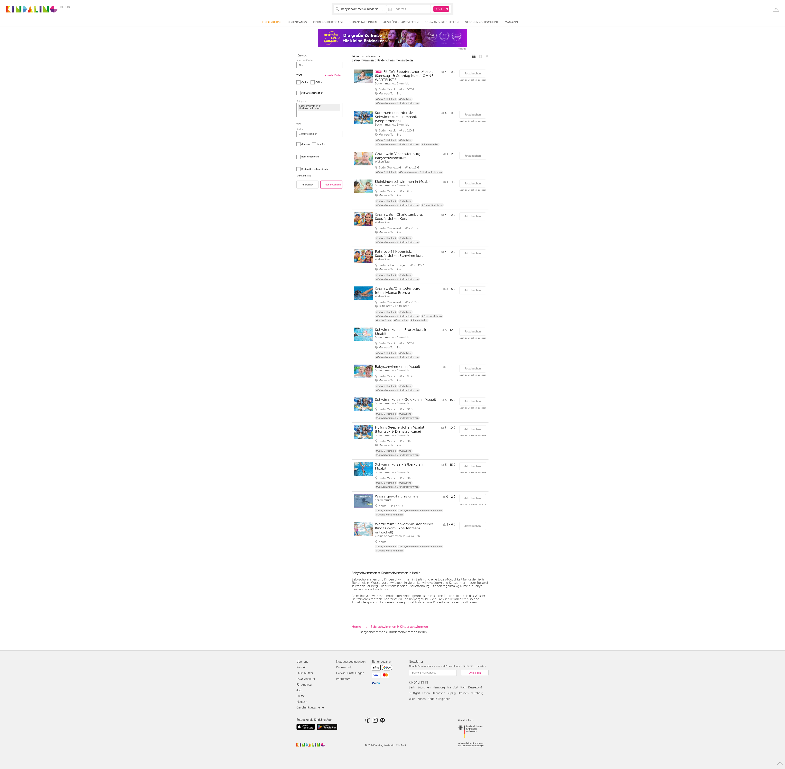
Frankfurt (452, 687)
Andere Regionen (439, 699)
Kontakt (301, 667)
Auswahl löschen (333, 75)
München (424, 687)
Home (356, 627)
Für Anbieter (304, 684)
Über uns (302, 661)
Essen (426, 693)
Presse (300, 696)
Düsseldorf (475, 687)
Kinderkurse (271, 22)
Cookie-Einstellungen (350, 673)
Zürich (421, 699)
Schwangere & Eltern (442, 22)
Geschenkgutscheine (482, 22)
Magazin (511, 22)
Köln (463, 687)
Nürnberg (477, 693)
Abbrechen (307, 184)
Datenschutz (344, 667)
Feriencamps (297, 22)
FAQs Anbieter (305, 678)
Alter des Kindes (304, 60)
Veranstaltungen (363, 22)
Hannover (438, 693)
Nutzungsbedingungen (351, 661)
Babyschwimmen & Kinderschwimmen (399, 627)
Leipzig (451, 693)
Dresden (463, 693)
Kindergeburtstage (328, 22)
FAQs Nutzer (304, 673)
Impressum (343, 678)
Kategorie (301, 101)
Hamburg (439, 687)
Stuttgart (414, 693)
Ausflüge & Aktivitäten (401, 22)
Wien (412, 699)
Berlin (412, 687)
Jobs (299, 690)
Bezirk (299, 129)
